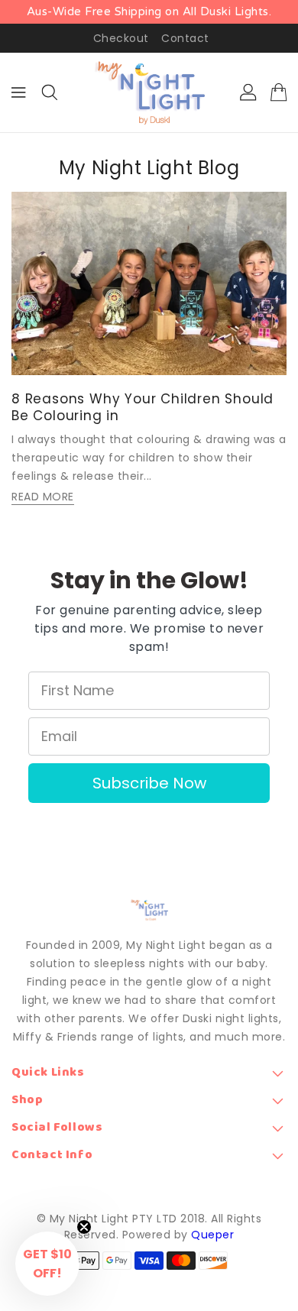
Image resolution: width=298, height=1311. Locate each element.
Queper (212, 1234)
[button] (47, 1264)
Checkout (121, 38)
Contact (185, 38)
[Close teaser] (84, 1227)
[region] (149, 12)
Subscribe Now (149, 783)
